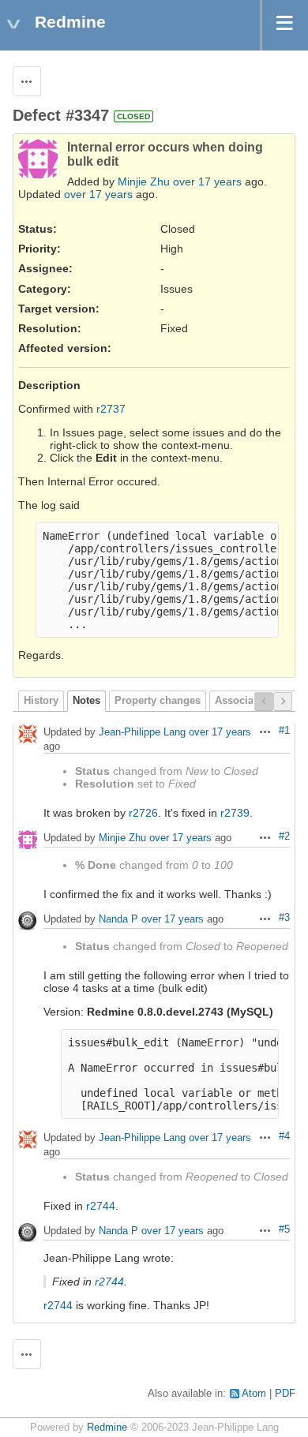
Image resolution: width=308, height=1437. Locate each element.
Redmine (107, 1427)
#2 (284, 836)
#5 (284, 1229)
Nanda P (118, 920)
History (41, 700)
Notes (86, 700)
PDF (285, 1393)
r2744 (100, 1205)
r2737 (111, 408)
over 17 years (207, 181)
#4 (284, 1136)
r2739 (235, 812)
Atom (254, 1393)
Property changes (158, 700)
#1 (284, 730)
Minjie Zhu (144, 181)
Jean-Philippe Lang (142, 733)
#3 (284, 917)
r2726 (143, 812)
